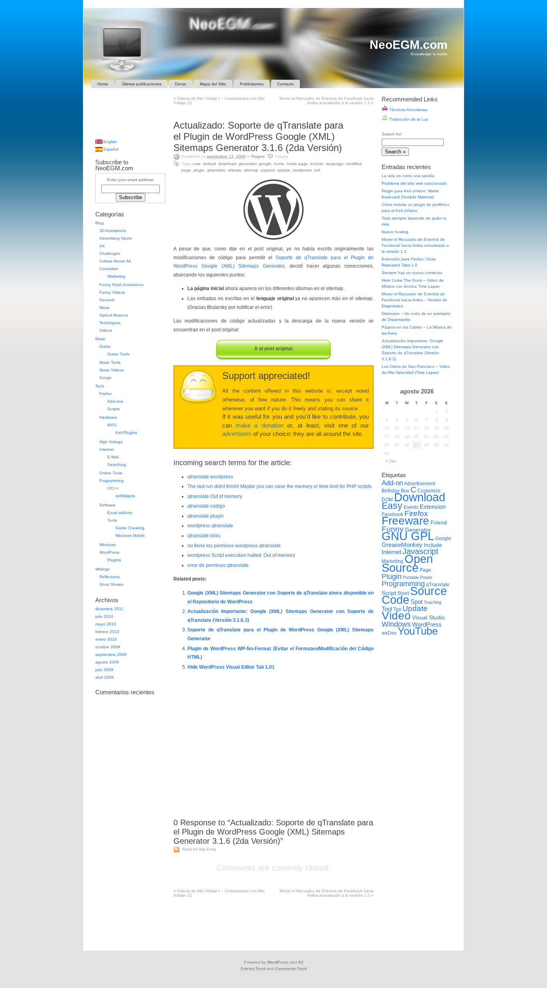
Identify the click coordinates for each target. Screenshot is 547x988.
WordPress (302, 170)
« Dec (391, 461)
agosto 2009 (107, 662)
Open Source (407, 563)
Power (426, 577)
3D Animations (112, 230)
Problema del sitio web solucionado (414, 183)
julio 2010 (104, 616)
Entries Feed (253, 968)
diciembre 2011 (109, 609)
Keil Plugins (126, 432)
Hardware (108, 417)
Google (265, 163)
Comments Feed (291, 968)
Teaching (432, 602)
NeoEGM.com (409, 44)
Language (335, 163)
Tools (112, 520)
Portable (411, 577)
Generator (247, 163)
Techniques (110, 323)
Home (102, 84)
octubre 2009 (107, 647)
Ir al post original (273, 348)
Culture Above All (115, 261)
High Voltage (111, 442)
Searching (116, 464)
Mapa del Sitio (213, 84)
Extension (433, 506)
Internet (106, 449)
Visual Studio (428, 618)
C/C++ (113, 488)
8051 (112, 425)
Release (234, 170)
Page (186, 170)
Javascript (420, 551)
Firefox (105, 393)
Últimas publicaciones (141, 84)
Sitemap (251, 170)
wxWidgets (125, 496)
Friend (438, 523)
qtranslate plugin (205, 516)
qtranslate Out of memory (214, 496)
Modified (354, 163)
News (104, 307)
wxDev (389, 633)
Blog (99, 223)
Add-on (392, 483)
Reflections (109, 577)
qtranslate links (203, 535)
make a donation (260, 425)
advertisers (236, 434)
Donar (180, 84)
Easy (392, 505)
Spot (416, 601)
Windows (107, 544)
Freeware (405, 520)
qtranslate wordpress (210, 477)
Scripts (113, 409)
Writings (102, 569)
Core (197, 163)
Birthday (391, 491)
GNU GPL (408, 536)
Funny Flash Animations (121, 284)
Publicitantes (251, 84)
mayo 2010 (105, 624)
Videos (105, 330)
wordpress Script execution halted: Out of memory (241, 555)
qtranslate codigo (206, 506)
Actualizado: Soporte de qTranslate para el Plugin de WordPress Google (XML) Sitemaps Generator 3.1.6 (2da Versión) (258, 136)
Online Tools (110, 473)
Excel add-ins (119, 512)
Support (268, 170)
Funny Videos (112, 292)
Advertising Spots (115, 238)
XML (317, 170)
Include (317, 163)
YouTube (418, 631)
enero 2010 (106, 639)
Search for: (392, 134)
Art (102, 246)
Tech (99, 386)
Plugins (258, 156)
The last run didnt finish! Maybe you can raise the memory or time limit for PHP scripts (279, 486)
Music (100, 339)
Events (411, 507)
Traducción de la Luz (408, 119)
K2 (301, 962)
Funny (393, 529)
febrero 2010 (107, 631)
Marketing (116, 276)
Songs (105, 377)
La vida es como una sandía (408, 175)
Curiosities (108, 268)
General (106, 300)
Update (283, 170)
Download (227, 163)
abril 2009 (104, 677)
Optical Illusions (113, 315)
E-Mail (113, 457)
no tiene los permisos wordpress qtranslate (234, 545)
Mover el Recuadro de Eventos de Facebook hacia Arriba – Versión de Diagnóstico (414, 300)
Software (107, 505)
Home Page (297, 163)
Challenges (109, 253)
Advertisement (419, 483)
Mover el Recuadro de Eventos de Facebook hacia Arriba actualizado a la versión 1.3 (415, 245)
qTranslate (216, 170)
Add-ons (115, 401)
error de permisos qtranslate (218, 565)
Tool (387, 608)
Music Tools (110, 362)
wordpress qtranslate (210, 525)
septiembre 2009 (111, 654)
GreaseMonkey (402, 544)
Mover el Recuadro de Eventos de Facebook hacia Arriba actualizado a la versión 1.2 (327, 100)
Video (396, 615)
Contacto (285, 84)
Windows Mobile (130, 535)
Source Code (414, 595)
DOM (387, 499)
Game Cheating (130, 528)
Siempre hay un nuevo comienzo (412, 272)
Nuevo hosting (395, 232)
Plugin (199, 170)
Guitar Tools (118, 354)
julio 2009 (104, 669)
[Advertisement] (273, 112)
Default (209, 163)
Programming (111, 480)
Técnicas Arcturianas (407, 109)
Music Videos (111, 370)
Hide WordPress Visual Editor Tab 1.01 (231, 667)
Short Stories (111, 584)
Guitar (105, 346)
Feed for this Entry (199, 849)
